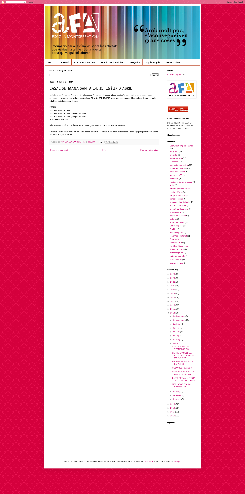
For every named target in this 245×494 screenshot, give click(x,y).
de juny (176, 335)
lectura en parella (177, 256)
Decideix (173, 229)
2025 (172, 274)
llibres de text (176, 259)
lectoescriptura (176, 253)
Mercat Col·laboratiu (179, 209)
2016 (172, 305)
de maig (176, 339)
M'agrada (174, 162)
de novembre (179, 320)
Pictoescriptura (176, 232)
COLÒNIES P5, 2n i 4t (182, 368)
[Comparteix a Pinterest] (116, 142)
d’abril (176, 343)
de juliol (176, 332)
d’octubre (177, 324)
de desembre (179, 316)
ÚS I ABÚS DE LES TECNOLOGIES (180, 348)
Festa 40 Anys (176, 192)
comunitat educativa (179, 165)
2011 (172, 412)
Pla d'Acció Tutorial (178, 236)
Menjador (135, 62)
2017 (172, 301)
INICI (50, 62)
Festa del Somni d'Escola (181, 182)
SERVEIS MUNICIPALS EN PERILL (182, 362)
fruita (172, 185)
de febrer (177, 395)
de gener (177, 399)
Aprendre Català (177, 222)
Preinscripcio (175, 239)
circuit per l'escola (178, 215)
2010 (172, 416)
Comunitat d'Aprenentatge (181, 146)
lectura (173, 219)
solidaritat (174, 178)
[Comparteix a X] (111, 142)
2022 (172, 282)
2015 (172, 309)
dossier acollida (177, 249)
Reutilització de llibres (113, 62)
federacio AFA (176, 175)
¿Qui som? (63, 62)
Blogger (177, 461)
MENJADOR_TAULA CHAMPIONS (181, 385)
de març (177, 391)
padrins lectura (176, 263)
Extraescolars (173, 62)
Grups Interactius (177, 195)
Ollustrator (148, 461)
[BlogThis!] (108, 142)
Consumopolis (176, 226)
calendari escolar (177, 172)
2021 (172, 286)
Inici (104, 150)
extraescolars (176, 158)
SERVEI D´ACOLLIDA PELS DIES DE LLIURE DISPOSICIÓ (183, 355)
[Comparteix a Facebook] (114, 142)
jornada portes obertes (180, 188)
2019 (172, 293)
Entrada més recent (59, 150)
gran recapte (175, 212)
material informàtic (178, 205)
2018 (172, 297)
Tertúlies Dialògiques (179, 246)
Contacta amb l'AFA (85, 62)
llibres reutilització (178, 168)
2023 (172, 278)
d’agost (176, 328)
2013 (172, 404)
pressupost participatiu (180, 202)
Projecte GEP (176, 242)
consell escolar (176, 199)
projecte (173, 155)
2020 (172, 290)
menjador (174, 151)
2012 (172, 408)
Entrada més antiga (149, 150)
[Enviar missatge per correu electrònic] (101, 142)
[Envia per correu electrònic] (105, 142)
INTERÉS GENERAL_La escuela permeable (183, 372)
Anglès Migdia (152, 62)
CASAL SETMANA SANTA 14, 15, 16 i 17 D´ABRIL (184, 379)
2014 (172, 313)
